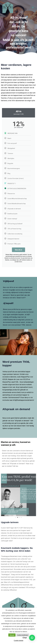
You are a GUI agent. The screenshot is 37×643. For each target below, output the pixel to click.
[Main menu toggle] (33, 7)
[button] (3, 495)
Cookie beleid (18, 640)
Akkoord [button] (12, 635)
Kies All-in (18, 250)
